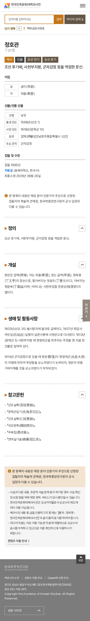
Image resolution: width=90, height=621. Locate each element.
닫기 (82, 228)
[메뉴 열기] (82, 5)
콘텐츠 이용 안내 (17, 541)
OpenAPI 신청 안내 (58, 578)
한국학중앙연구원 (16, 567)
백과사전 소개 (12, 578)
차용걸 (9, 170)
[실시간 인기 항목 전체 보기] (19, 28)
